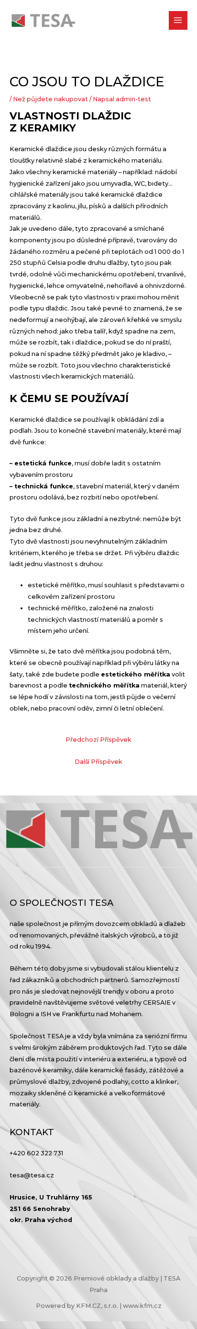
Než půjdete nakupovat (50, 99)
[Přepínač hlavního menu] (178, 20)
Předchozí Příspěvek (98, 739)
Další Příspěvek (98, 761)
